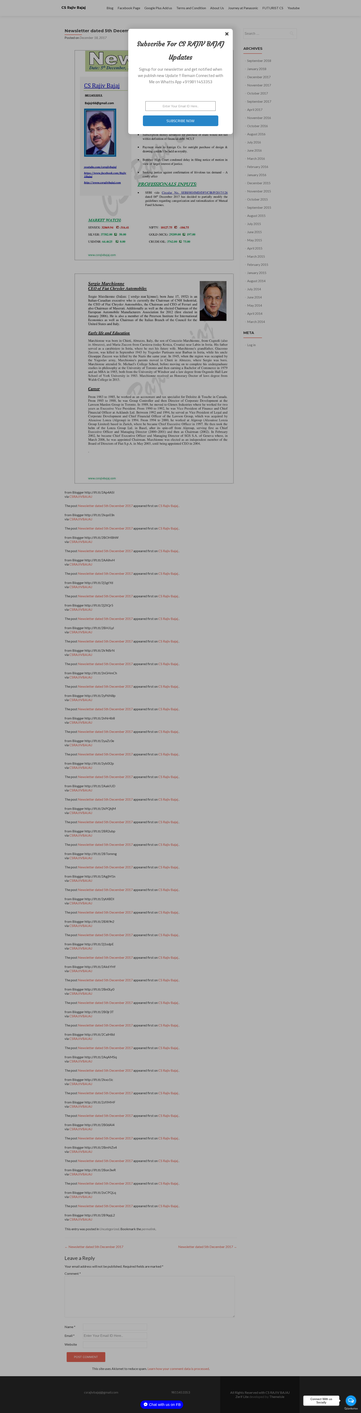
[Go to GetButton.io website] (351, 1408)
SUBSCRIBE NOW (180, 121)
